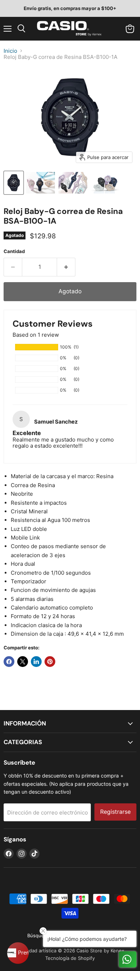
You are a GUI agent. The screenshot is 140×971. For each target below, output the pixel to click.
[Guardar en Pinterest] (50, 661)
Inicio (10, 51)
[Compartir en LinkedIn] (36, 661)
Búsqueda (38, 935)
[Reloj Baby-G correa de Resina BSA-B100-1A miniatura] (13, 182)
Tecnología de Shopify (70, 958)
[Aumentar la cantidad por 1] (66, 267)
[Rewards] (18, 953)
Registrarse (115, 811)
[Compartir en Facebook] (9, 661)
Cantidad (14, 251)
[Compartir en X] (22, 661)
